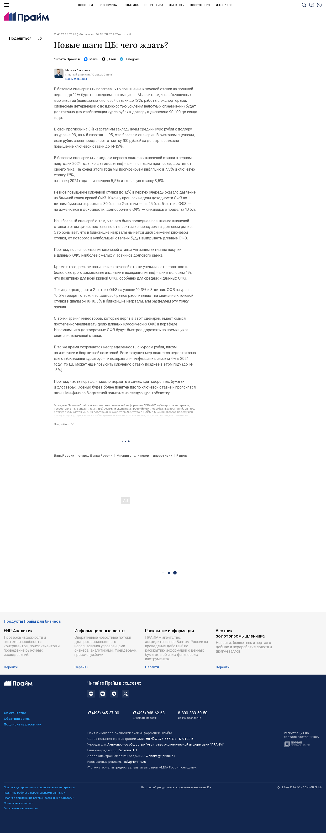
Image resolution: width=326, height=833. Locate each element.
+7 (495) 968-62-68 (148, 715)
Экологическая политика (21, 808)
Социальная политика (18, 803)
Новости (85, 5)
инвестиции (162, 455)
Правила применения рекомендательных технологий (39, 798)
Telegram (132, 59)
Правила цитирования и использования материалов (39, 787)
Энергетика (153, 5)
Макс (93, 59)
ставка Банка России (95, 455)
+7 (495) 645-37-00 (103, 713)
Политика (131, 5)
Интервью (224, 5)
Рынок (181, 455)
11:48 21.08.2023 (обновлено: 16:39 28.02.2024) (87, 34)
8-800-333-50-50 (192, 715)
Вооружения (200, 5)
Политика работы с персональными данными (34, 792)
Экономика (108, 5)
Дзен (111, 59)
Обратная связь (17, 718)
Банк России (64, 455)
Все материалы (76, 79)
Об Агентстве (15, 713)
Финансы (176, 5)
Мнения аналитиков (132, 455)
